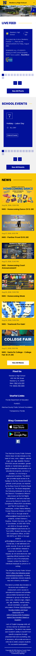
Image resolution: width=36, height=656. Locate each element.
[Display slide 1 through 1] (3, 75)
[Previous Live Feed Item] (15, 83)
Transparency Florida (17, 411)
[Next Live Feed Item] (20, 83)
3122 (24, 607)
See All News (18, 363)
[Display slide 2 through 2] (6, 75)
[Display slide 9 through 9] (26, 75)
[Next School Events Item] (20, 159)
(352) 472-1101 (19, 383)
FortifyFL (17, 403)
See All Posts (18, 91)
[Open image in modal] (9, 59)
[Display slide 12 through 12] (3, 78)
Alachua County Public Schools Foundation (17, 407)
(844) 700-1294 (18, 386)
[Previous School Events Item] (15, 159)
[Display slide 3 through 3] (9, 75)
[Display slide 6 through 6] (18, 75)
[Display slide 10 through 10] (29, 75)
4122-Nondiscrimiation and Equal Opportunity (19, 609)
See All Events (18, 167)
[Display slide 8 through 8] (24, 75)
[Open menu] (34, 3)
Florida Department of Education (17, 400)
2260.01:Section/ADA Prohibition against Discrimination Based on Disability (18, 617)
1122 (21, 607)
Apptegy (22, 653)
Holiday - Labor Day (15, 123)
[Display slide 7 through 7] (21, 75)
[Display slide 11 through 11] (32, 75)
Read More (25, 55)
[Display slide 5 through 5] (15, 75)
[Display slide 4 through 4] (12, 75)
